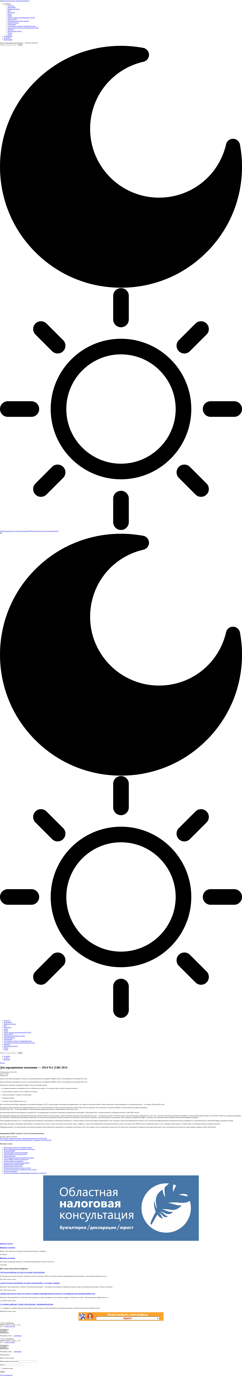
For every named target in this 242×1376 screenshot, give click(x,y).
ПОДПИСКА (4, 1329)
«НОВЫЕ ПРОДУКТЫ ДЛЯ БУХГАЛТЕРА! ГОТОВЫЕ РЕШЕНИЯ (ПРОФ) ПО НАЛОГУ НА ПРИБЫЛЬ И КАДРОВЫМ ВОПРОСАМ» (47, 1294)
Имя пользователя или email (9, 1361)
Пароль (2, 1365)
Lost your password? (6, 1375)
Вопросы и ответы (6, 1243)
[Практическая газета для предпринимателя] (29, 531)
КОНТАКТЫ (4, 1332)
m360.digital (17, 1336)
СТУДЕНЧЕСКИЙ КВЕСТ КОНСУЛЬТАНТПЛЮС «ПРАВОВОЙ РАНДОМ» (27, 1304)
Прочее (2, 1063)
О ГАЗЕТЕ (3, 1331)
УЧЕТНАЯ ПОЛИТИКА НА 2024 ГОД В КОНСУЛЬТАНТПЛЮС (22, 1272)
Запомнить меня (7, 1368)
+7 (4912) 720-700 (9, 1326)
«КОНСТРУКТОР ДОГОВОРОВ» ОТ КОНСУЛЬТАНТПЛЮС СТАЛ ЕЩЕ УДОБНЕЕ (30, 1283)
